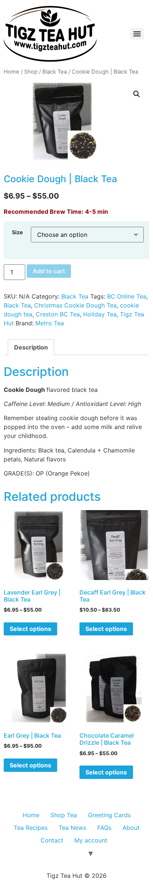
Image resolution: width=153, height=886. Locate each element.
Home (11, 71)
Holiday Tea (100, 314)
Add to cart (49, 271)
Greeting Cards (109, 815)
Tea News (72, 827)
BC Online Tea (126, 296)
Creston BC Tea (58, 314)
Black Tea (54, 71)
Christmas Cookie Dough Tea (75, 305)
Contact (51, 840)
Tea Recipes (31, 827)
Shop (31, 71)
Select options (30, 628)
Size (17, 232)
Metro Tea (49, 323)
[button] (136, 94)
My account (90, 840)
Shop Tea (64, 815)
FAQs (104, 827)
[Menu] (137, 33)
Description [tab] (31, 347)
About (131, 827)
